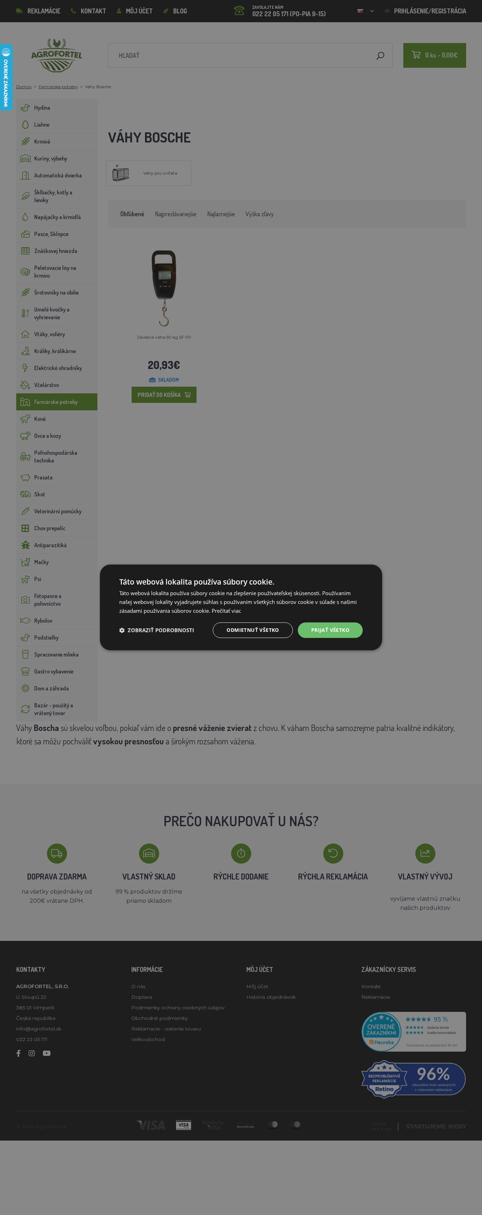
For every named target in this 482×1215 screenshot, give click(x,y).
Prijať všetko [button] (330, 630)
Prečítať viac (226, 610)
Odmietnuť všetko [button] (253, 630)
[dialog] (241, 607)
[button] (156, 630)
